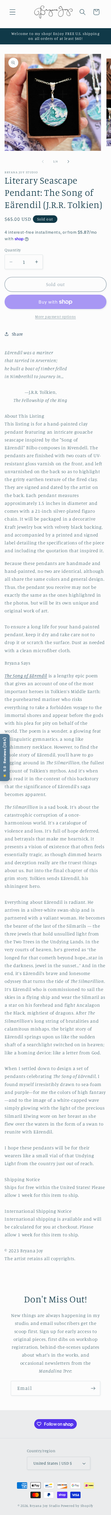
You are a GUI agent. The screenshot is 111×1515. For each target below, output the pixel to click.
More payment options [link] (55, 316)
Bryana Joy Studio (45, 1506)
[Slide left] (43, 161)
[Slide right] (68, 161)
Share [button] (17, 334)
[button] (12, 12)
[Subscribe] (93, 1388)
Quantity (13, 249)
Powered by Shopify (77, 1506)
